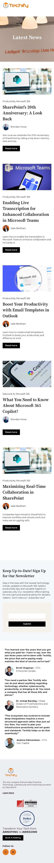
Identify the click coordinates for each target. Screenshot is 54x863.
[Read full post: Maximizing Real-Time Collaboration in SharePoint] (27, 461)
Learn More (8, 793)
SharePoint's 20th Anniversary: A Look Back (22, 113)
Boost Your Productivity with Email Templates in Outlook (26, 310)
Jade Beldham (18, 228)
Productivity (9, 101)
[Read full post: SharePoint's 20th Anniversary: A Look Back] (27, 81)
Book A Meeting (13, 838)
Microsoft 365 (23, 101)
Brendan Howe (19, 127)
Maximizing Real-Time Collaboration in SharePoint (24, 492)
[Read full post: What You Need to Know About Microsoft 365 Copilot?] (27, 374)
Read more (11, 148)
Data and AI (9, 394)
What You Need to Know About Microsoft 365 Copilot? (26, 405)
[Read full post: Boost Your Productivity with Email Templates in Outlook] (27, 278)
